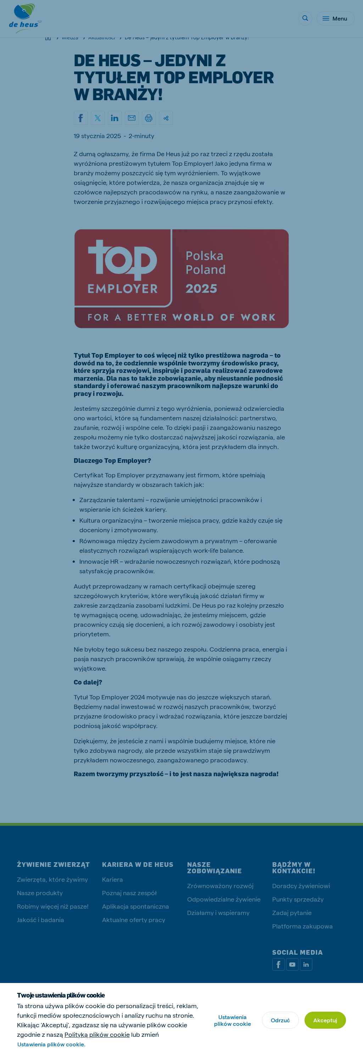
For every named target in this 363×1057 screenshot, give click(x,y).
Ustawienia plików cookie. (51, 1044)
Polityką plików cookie (97, 1034)
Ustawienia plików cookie (232, 1020)
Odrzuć (280, 1020)
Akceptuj (325, 1020)
